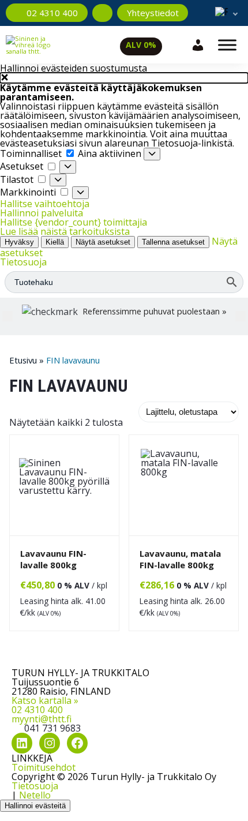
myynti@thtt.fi (42, 719)
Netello (35, 795)
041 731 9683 (52, 728)
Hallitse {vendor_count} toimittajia (73, 222)
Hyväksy (19, 242)
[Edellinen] (7, 316)
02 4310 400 (37, 709)
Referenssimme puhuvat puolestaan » (154, 311)
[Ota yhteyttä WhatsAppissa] (102, 13)
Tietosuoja (23, 262)
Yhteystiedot (153, 12)
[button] (124, 78)
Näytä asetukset (103, 242)
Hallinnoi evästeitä (35, 805)
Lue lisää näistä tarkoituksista (65, 231)
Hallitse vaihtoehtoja (44, 203)
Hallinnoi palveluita (41, 213)
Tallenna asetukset (173, 242)
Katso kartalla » (45, 700)
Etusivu (23, 360)
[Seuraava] (240, 316)
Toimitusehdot (44, 767)
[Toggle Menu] (227, 44)
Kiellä (55, 242)
